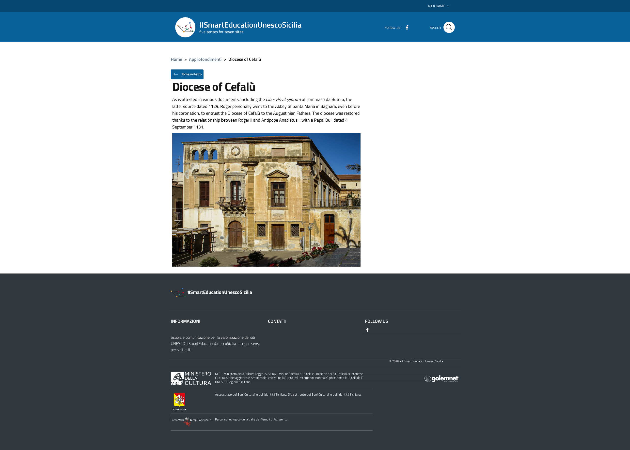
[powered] (442, 378)
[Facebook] (405, 27)
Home (176, 59)
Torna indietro (191, 73)
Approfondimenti (205, 59)
